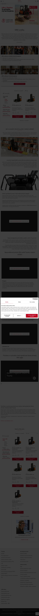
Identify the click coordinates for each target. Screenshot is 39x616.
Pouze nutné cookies (7, 316)
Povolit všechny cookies (32, 316)
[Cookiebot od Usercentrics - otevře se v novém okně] (33, 299)
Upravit (19, 315)
